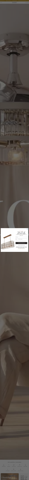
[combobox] (17, 239)
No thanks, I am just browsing (21, 245)
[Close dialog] (27, 229)
